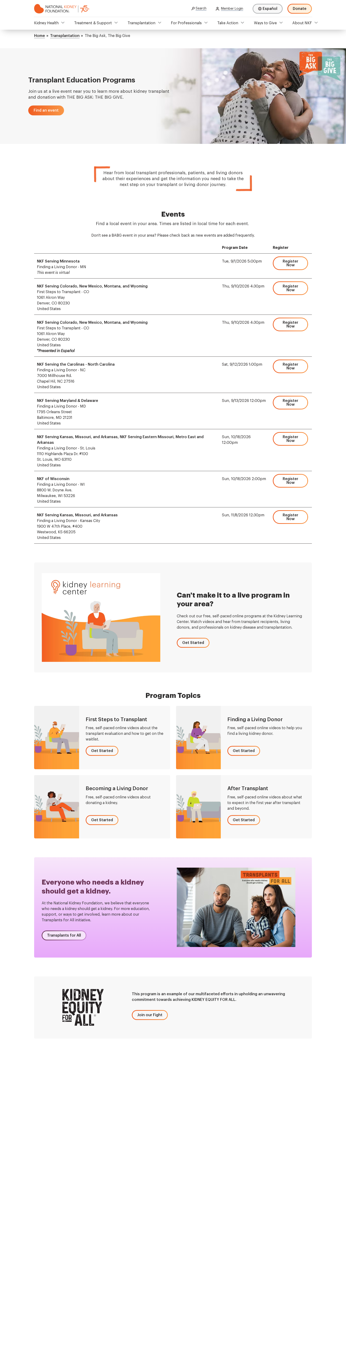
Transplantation (141, 23)
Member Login (232, 8)
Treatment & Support (93, 23)
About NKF (302, 23)
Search (201, 8)
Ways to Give (265, 23)
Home (39, 36)
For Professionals (186, 23)
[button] (46, 110)
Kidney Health (46, 23)
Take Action (227, 23)
